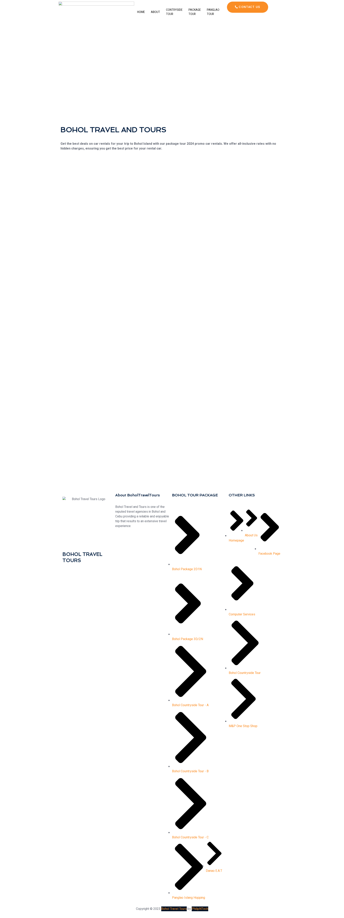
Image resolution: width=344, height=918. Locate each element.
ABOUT (155, 12)
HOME (141, 12)
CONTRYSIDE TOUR (174, 12)
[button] (247, 7)
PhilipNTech (200, 908)
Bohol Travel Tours (174, 908)
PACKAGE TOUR (195, 12)
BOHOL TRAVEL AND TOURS (113, 129)
